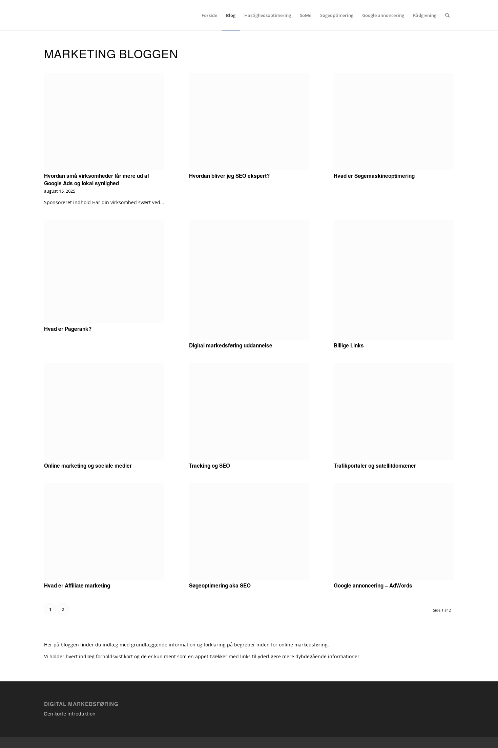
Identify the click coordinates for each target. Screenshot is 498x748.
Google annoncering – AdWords (373, 585)
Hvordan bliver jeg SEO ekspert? (229, 175)
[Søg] (447, 15)
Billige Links (349, 345)
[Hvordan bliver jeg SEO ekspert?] (249, 121)
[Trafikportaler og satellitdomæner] (394, 411)
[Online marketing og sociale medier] (104, 411)
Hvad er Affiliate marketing (77, 585)
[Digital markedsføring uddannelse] (249, 280)
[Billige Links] (394, 280)
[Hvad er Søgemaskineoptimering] (394, 121)
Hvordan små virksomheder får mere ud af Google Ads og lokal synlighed (96, 179)
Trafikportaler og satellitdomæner (375, 465)
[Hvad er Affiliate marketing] (104, 531)
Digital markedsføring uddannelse (230, 345)
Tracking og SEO (209, 465)
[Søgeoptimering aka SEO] (249, 531)
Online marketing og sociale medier (88, 465)
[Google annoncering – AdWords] (394, 531)
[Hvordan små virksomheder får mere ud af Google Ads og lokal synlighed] (104, 121)
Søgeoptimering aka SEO (220, 585)
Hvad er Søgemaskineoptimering (374, 175)
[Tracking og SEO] (249, 411)
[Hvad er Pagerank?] (104, 271)
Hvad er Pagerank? (67, 329)
